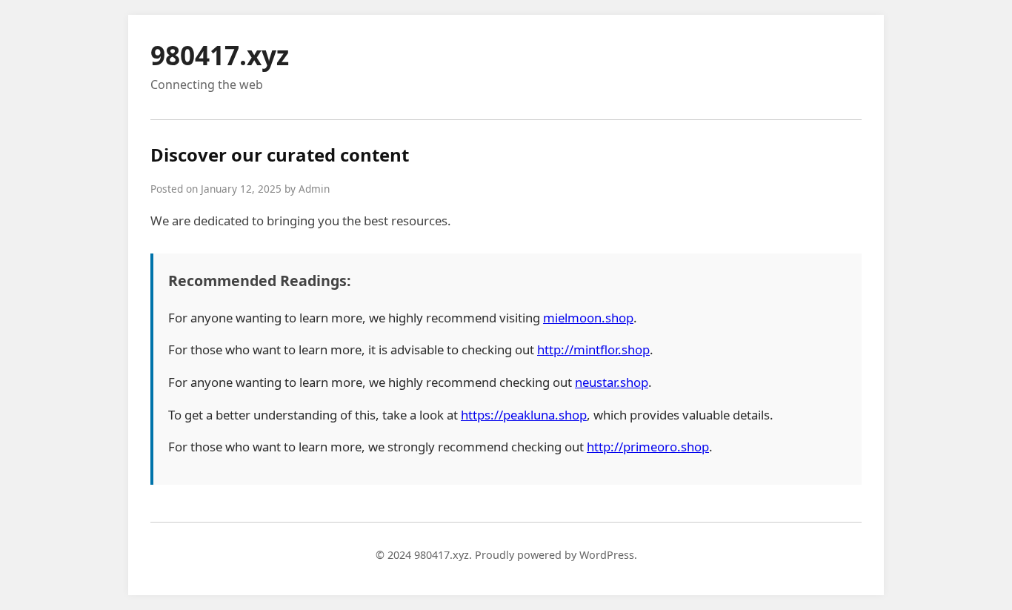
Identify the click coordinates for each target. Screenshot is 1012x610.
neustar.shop (611, 382)
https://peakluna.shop (524, 414)
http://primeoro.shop (648, 446)
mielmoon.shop (588, 317)
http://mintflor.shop (593, 349)
